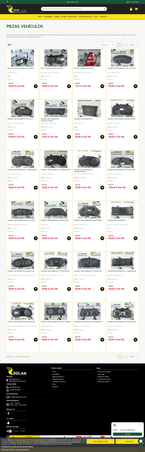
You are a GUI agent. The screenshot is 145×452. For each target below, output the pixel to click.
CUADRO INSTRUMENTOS (83, 119)
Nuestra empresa (58, 379)
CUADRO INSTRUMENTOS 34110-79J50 (121, 68)
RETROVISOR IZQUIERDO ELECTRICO (20, 68)
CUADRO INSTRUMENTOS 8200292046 (21, 322)
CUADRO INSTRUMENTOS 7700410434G (55, 271)
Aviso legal (101, 374)
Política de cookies (103, 377)
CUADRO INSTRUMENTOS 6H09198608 (121, 119)
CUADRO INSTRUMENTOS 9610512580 (54, 220)
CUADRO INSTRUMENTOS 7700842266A (121, 271)
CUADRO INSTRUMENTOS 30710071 (20, 119)
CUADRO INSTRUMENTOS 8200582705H (121, 322)
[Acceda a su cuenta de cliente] (131, 9)
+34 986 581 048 (14, 387)
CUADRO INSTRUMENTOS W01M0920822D (83, 171)
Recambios (56, 374)
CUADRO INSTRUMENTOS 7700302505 (88, 271)
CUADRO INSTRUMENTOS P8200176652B (55, 322)
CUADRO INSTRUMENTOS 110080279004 (55, 170)
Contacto (55, 387)
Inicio (54, 372)
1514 (132, 45)
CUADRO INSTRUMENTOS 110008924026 (22, 170)
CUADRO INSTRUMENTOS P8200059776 (88, 322)
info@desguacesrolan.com (18, 397)
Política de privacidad (104, 372)
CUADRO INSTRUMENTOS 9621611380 (21, 220)
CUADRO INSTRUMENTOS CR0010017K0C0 (50, 120)
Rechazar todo (100, 441)
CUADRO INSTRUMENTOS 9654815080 (121, 170)
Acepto (129, 441)
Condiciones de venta (104, 379)
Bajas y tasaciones (58, 377)
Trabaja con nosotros (59, 382)
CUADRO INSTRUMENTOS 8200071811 (21, 271)
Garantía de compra (103, 382)
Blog (54, 384)
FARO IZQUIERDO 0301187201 (51, 68)
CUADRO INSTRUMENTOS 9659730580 (88, 220)
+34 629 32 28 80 (15, 390)
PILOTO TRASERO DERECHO (84, 68)
